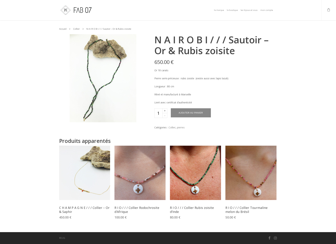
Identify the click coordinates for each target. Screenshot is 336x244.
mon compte (266, 10)
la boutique (232, 10)
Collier (76, 28)
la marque (219, 10)
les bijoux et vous (249, 10)
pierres (181, 127)
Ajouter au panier (191, 113)
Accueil (62, 28)
